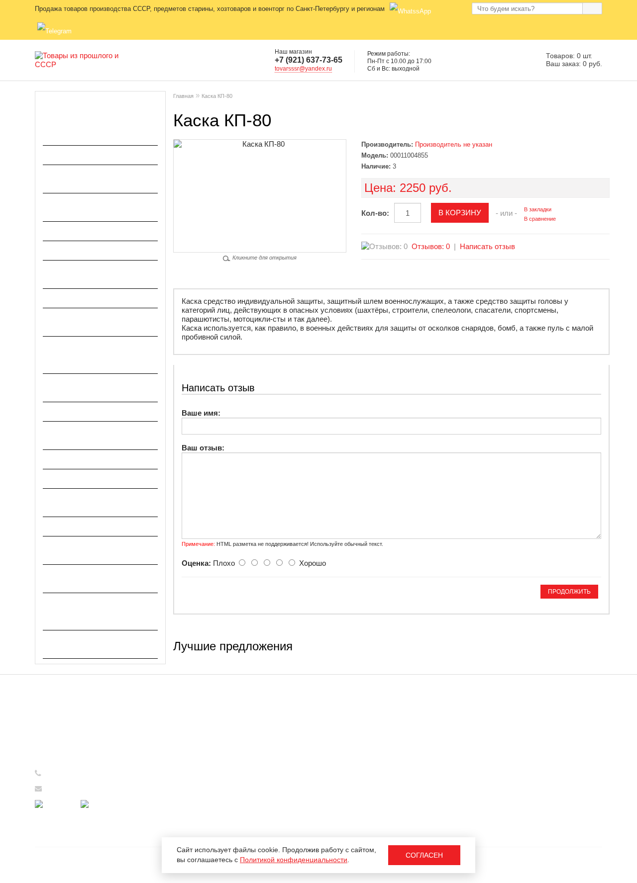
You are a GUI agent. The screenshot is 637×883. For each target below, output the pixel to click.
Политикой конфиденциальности (293, 860)
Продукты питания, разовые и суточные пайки (98, 435)
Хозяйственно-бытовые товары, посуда (87, 644)
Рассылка (341, 765)
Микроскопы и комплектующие (99, 298)
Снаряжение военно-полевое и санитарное (98, 502)
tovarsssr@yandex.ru (303, 68)
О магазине (199, 720)
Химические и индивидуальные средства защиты (92, 611)
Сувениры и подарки (81, 526)
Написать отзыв (487, 246)
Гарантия (196, 794)
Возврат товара (206, 809)
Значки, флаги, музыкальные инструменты (96, 178)
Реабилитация (69, 478)
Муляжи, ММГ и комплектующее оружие (87, 322)
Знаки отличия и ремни (85, 155)
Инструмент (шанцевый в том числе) (98, 207)
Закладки (341, 750)
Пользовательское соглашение (231, 750)
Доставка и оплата (211, 735)
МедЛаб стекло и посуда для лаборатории (95, 274)
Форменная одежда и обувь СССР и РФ (94, 578)
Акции (190, 780)
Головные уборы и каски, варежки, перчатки (89, 131)
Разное (56, 459)
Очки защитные (71, 411)
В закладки (537, 209)
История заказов (353, 735)
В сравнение (540, 219)
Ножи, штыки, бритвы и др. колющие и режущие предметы (92, 355)
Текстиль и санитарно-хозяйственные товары (86, 550)
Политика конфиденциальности (232, 765)
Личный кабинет (352, 720)
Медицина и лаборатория (90, 250)
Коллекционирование (82, 231)
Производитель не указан (453, 144)
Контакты (196, 824)
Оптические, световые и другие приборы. (87, 387)
